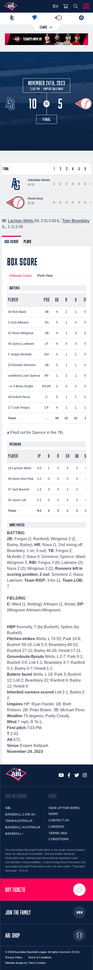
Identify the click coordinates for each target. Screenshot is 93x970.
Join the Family (18, 912)
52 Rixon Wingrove (21, 333)
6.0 (39, 468)
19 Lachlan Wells (19, 468)
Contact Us (59, 820)
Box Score (11, 241)
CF (47, 407)
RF (47, 375)
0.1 (39, 500)
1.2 (39, 489)
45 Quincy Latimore (21, 344)
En (55, 6)
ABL (8, 808)
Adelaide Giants (20, 275)
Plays (27, 241)
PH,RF (46, 386)
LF (46, 344)
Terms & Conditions (40, 957)
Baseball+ (14, 833)
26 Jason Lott (17, 500)
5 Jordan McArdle (20, 354)
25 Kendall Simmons (22, 365)
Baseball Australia (22, 827)
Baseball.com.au (20, 814)
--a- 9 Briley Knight (20, 386)
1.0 (39, 479)
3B (47, 312)
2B (47, 365)
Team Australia (18, 821)
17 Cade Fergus (19, 407)
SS (47, 322)
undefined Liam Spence (24, 375)
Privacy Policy (13, 957)
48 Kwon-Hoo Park (20, 479)
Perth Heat (45, 275)
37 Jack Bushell (18, 489)
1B (47, 333)
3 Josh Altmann (18, 322)
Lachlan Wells (21, 221)
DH (46, 354)
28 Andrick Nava (19, 397)
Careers (56, 827)
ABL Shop (12, 935)
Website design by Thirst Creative (25, 962)
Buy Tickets (15, 889)
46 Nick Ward (17, 312)
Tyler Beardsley (76, 221)
